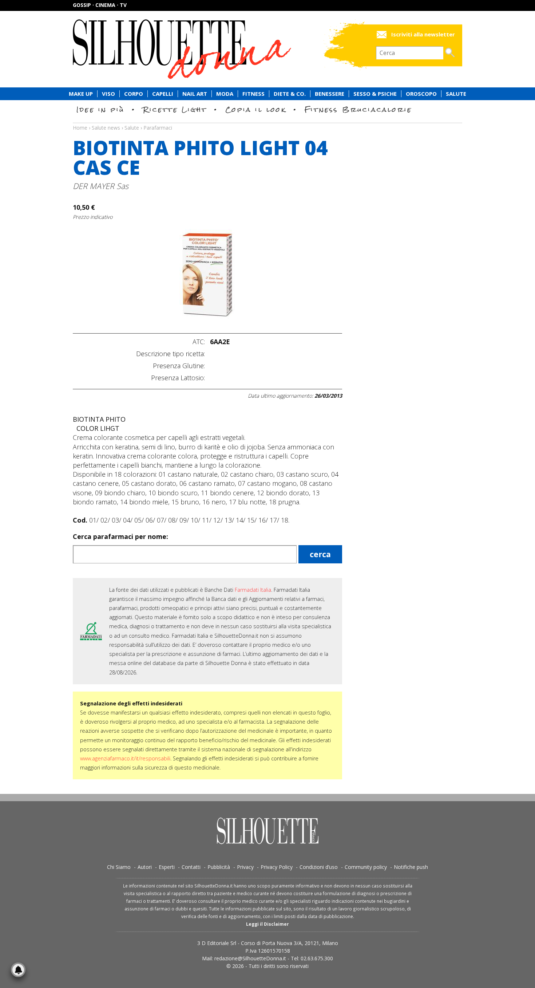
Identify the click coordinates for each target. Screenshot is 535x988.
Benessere (329, 93)
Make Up (81, 93)
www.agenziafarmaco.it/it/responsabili (125, 758)
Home (80, 127)
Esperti (167, 866)
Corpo (133, 93)
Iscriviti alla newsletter (423, 34)
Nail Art (194, 93)
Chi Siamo (119, 866)
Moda (224, 93)
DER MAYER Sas (100, 186)
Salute (456, 93)
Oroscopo (421, 93)
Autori (145, 866)
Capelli (162, 93)
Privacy (245, 866)
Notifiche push (411, 866)
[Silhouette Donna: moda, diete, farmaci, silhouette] (213, 49)
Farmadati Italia (253, 589)
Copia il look (255, 109)
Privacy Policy (277, 866)
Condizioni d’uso (319, 866)
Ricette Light (175, 109)
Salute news (267, 121)
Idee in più (100, 109)
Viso (108, 93)
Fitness (253, 93)
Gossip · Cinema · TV (100, 4)
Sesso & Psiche (375, 93)
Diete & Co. (290, 93)
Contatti (191, 866)
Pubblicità (218, 866)
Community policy (366, 866)
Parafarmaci (157, 127)
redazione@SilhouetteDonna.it (250, 958)
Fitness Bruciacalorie (358, 109)
